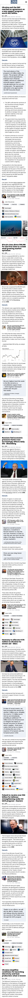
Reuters (4, 847)
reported (10, 55)
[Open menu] (26, 2)
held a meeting (17, 182)
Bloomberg (16, 300)
